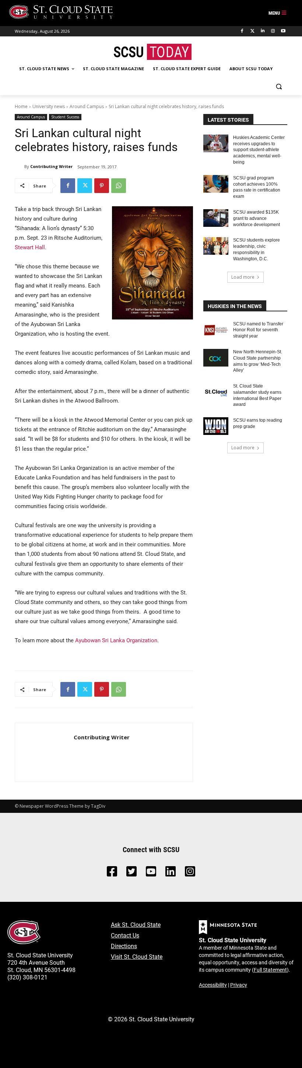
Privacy (238, 984)
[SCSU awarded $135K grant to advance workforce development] (215, 218)
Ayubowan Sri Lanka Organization (116, 640)
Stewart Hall (30, 247)
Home (21, 106)
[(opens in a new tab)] (215, 330)
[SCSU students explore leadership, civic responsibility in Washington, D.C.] (215, 246)
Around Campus (87, 106)
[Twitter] (252, 31)
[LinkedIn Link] (171, 873)
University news (48, 106)
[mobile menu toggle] (277, 13)
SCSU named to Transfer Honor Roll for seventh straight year (258, 330)
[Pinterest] (101, 185)
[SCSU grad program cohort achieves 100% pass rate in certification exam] (215, 184)
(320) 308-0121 (27, 977)
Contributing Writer (51, 166)
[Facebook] (242, 31)
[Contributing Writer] (19, 166)
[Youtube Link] (151, 873)
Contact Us (125, 935)
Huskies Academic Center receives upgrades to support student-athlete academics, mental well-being (259, 150)
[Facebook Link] (112, 873)
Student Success (65, 116)
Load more (242, 277)
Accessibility (213, 984)
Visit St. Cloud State (136, 956)
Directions (124, 946)
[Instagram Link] (190, 873)
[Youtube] (283, 31)
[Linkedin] (263, 31)
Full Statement (270, 969)
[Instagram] (272, 31)
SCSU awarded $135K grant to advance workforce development (256, 218)
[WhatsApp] (118, 185)
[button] (278, 86)
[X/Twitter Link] (131, 873)
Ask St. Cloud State (136, 924)
